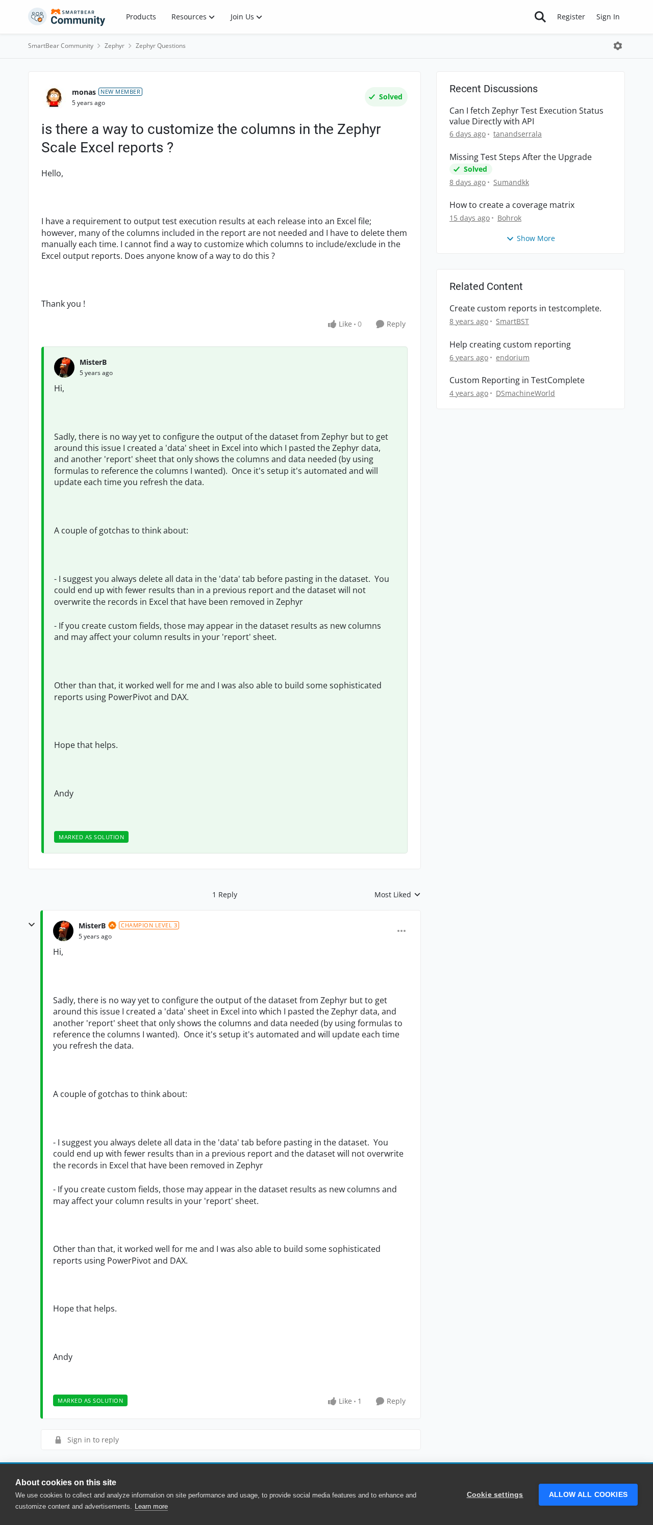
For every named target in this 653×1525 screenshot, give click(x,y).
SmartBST (512, 321)
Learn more (151, 1506)
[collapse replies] (32, 925)
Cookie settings (495, 1495)
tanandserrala (517, 134)
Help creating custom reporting (510, 344)
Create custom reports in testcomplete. (525, 308)
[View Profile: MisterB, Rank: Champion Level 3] (63, 931)
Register (571, 16)
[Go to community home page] (67, 17)
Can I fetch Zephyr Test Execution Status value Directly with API (526, 116)
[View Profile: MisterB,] (64, 367)
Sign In (608, 16)
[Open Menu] (618, 46)
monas (84, 92)
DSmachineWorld (525, 393)
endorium (513, 357)
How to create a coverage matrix (511, 205)
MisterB (93, 362)
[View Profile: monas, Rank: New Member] (54, 97)
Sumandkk (511, 182)
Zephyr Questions (161, 45)
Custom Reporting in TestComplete (517, 380)
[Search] (540, 17)
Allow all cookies (588, 1495)
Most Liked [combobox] (397, 895)
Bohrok (509, 218)
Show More (536, 238)
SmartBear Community (60, 45)
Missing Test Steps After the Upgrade (520, 157)
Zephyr (114, 45)
